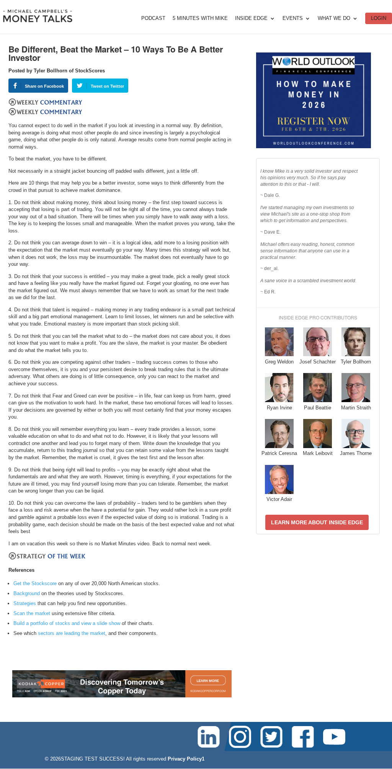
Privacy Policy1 (186, 759)
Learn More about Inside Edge (317, 522)
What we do (334, 18)
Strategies (24, 603)
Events (293, 18)
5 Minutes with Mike (200, 18)
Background (26, 593)
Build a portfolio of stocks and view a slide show (66, 623)
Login (378, 18)
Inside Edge (251, 18)
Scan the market (31, 613)
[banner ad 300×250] (313, 146)
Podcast (153, 18)
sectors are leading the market (71, 633)
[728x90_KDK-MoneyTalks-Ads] (122, 696)
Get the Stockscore (35, 583)
